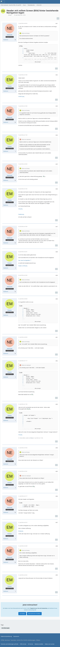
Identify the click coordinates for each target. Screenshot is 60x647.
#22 (57, 75)
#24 (57, 135)
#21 (57, 23)
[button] (56, 46)
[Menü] (58, 1)
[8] (21, 319)
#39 (57, 575)
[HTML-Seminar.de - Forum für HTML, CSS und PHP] (2, 1)
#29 (57, 275)
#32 (57, 361)
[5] (21, 58)
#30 (57, 299)
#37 (57, 522)
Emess (31, 438)
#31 (57, 337)
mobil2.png (21, 96)
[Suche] (50, 1)
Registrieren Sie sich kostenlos (38, 608)
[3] (21, 51)
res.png (20, 434)
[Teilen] (58, 18)
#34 (57, 447)
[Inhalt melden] (56, 68)
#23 (57, 106)
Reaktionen (5, 39)
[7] (21, 317)
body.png (20, 531)
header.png (21, 214)
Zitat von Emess (26, 33)
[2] (21, 50)
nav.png (20, 208)
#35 (57, 471)
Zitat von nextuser (26, 139)
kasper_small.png (22, 265)
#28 (57, 251)
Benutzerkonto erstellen (34, 613)
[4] (21, 53)
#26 (57, 189)
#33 (57, 404)
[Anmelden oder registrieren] (54, 2)
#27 (57, 226)
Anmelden (22, 613)
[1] (21, 48)
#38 (57, 546)
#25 (57, 164)
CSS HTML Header (5, 628)
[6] (21, 316)
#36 (57, 496)
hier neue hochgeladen (24, 260)
